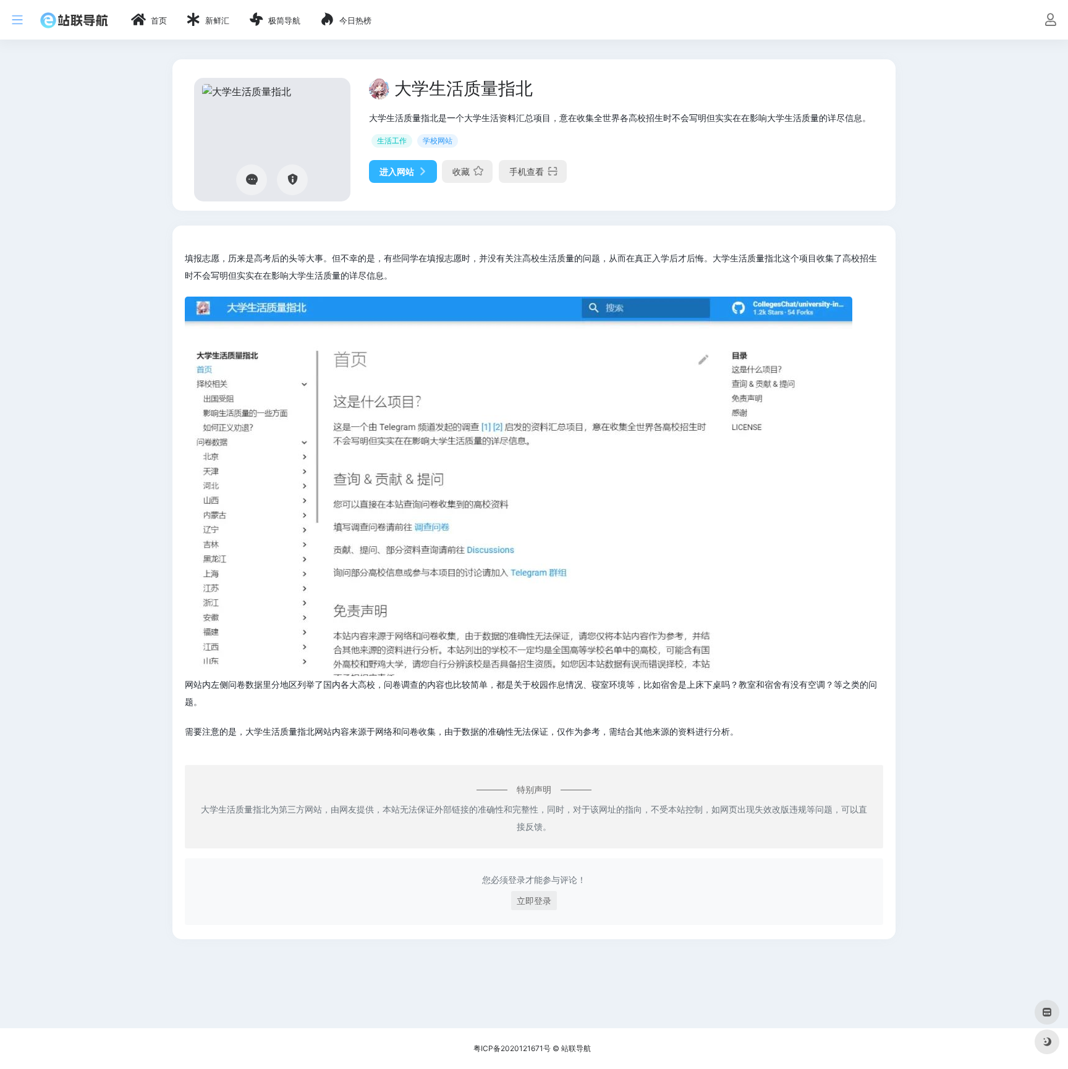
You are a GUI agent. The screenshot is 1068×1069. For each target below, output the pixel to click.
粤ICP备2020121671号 (512, 1048)
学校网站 (437, 140)
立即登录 (534, 900)
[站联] (74, 20)
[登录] (1050, 20)
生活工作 (392, 140)
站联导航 (576, 1048)
